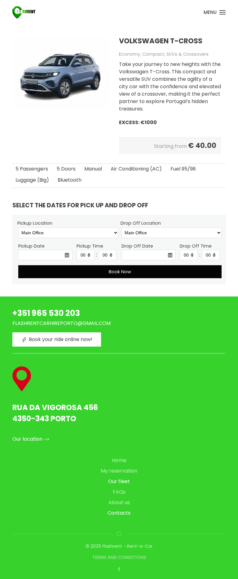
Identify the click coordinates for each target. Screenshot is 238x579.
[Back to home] (23, 12)
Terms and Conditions (119, 557)
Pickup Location (34, 223)
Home (119, 460)
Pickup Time (90, 246)
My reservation (119, 470)
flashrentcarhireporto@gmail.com (61, 323)
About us (119, 502)
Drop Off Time (196, 246)
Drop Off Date (137, 246)
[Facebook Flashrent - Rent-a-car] (119, 569)
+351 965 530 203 (46, 313)
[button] (215, 12)
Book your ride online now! (60, 339)
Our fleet (119, 481)
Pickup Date (31, 246)
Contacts (119, 512)
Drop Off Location (141, 223)
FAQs (119, 491)
